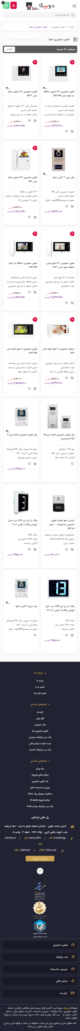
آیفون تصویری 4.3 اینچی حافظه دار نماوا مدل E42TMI (58, 93)
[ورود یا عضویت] (13, 5)
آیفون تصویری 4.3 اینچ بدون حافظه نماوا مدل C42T (61, 267)
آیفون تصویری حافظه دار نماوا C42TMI (23, 265)
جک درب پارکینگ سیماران (40, 737)
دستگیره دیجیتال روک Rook (40, 794)
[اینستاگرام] (40, 871)
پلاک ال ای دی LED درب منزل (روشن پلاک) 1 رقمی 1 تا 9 (22, 524)
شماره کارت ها (40, 693)
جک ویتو (40, 768)
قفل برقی (40, 718)
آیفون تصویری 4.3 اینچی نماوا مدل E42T (23, 93)
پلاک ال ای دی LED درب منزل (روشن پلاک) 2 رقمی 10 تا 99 (58, 610)
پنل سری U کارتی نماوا (24, 606)
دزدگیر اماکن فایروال (40, 775)
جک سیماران (40, 724)
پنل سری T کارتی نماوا (61, 177)
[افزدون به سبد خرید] (72, 131)
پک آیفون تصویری (40, 781)
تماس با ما (40, 687)
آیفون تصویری (58, 27)
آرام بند (40, 712)
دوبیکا (71, 27)
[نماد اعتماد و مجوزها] (40, 909)
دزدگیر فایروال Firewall (40, 800)
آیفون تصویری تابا (40, 731)
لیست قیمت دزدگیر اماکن (40, 743)
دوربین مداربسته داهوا (40, 787)
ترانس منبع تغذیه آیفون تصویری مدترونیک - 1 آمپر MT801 (59, 524)
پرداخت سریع (40, 858)
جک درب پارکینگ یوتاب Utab (40, 806)
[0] (6, 5)
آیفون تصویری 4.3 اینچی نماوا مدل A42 (23, 179)
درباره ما (40, 680)
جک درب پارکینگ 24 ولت (40, 750)
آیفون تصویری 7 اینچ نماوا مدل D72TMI (22, 351)
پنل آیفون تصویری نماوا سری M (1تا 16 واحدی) (61, 437)
